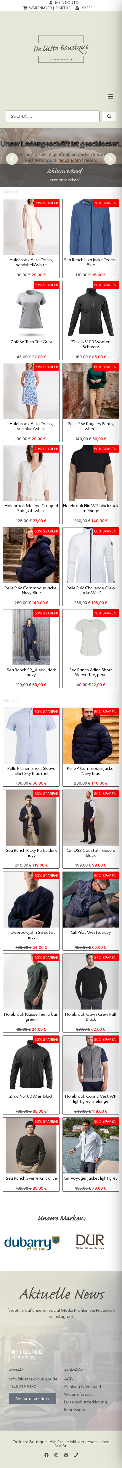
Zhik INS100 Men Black (31, 1096)
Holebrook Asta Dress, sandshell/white (31, 262)
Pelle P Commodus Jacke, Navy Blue (91, 771)
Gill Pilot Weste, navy (91, 932)
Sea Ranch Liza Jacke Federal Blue (91, 262)
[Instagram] (56, 1455)
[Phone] (76, 1455)
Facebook (105, 1310)
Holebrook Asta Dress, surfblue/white (31, 426)
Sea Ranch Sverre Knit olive (31, 1178)
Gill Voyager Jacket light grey (91, 1178)
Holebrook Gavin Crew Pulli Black (91, 1017)
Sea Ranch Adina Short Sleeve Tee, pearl (90, 672)
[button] (110, 96)
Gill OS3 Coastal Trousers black (91, 853)
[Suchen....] (52, 116)
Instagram (63, 1316)
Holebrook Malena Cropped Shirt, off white (31, 508)
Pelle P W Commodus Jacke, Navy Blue (31, 590)
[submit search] (109, 116)
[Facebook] (46, 1455)
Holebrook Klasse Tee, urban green (31, 1017)
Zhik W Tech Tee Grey (31, 341)
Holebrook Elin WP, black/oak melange (90, 508)
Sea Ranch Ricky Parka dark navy (31, 853)
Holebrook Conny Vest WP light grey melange (90, 1099)
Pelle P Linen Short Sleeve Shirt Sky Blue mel (31, 771)
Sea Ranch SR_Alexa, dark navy (31, 672)
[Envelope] (66, 1455)
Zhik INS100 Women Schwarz (90, 344)
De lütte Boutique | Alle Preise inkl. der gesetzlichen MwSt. (61, 1443)
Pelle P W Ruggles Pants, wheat (91, 426)
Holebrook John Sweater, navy (31, 935)
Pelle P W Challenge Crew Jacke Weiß (91, 590)
